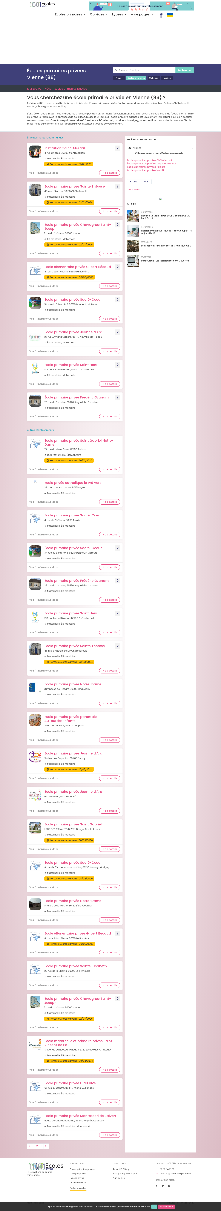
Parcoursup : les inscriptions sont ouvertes (165, 260)
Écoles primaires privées (70, 88)
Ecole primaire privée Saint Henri (71, 364)
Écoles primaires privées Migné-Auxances (151, 163)
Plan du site (119, 1178)
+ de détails (109, 173)
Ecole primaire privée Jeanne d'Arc (73, 332)
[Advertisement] (110, 42)
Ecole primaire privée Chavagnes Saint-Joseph (77, 226)
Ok (154, 1206)
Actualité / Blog (121, 1169)
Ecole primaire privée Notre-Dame (72, 684)
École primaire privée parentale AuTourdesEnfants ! (70, 718)
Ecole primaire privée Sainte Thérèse (74, 186)
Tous (118, 78)
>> (46, 1146)
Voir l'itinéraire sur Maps (43, 173)
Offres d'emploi (78, 1182)
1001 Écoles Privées (46, 6)
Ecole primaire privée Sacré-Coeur (73, 515)
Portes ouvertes (78, 1188)
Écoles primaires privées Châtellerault (149, 160)
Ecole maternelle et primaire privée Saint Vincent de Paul (78, 1043)
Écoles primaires (68, 14)
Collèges (97, 14)
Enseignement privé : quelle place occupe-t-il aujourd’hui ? (166, 232)
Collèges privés (78, 1173)
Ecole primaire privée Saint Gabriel (73, 824)
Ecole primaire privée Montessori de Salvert (80, 1115)
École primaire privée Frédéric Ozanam (76, 397)
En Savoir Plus (166, 1206)
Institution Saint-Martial (64, 148)
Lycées (117, 14)
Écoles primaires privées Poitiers (146, 167)
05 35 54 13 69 (166, 1169)
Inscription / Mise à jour (125, 1173)
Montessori (134, 189)
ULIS (146, 181)
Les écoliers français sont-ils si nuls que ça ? (166, 245)
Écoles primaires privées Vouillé (145, 170)
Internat (134, 181)
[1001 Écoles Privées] (46, 1166)
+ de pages (140, 14)
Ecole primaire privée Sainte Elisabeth (75, 966)
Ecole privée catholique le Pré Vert (72, 482)
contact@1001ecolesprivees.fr (175, 1173)
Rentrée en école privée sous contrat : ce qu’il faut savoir (166, 217)
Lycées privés (77, 1178)
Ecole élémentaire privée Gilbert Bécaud (77, 266)
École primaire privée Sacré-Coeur (73, 299)
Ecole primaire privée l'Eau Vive (70, 1083)
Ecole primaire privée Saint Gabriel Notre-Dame (79, 442)
